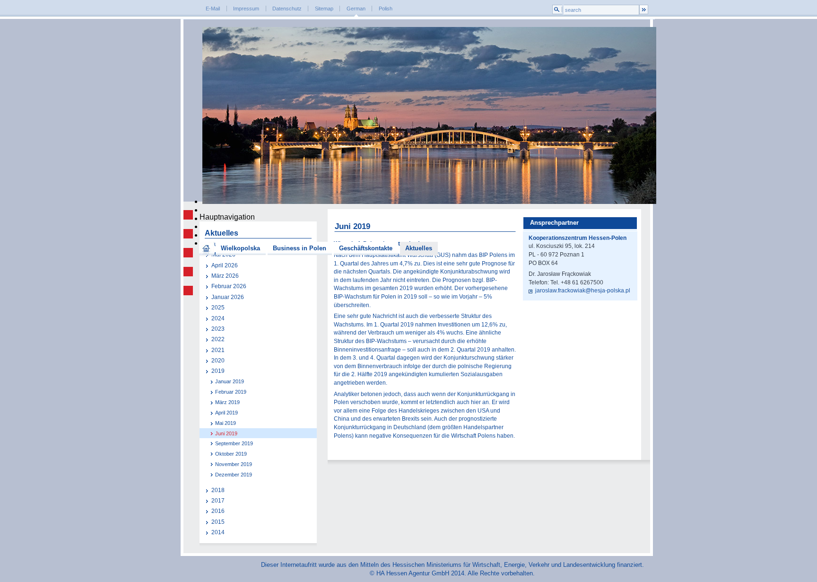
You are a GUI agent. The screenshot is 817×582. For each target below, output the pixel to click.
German (356, 8)
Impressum (246, 8)
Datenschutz (287, 8)
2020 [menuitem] (218, 360)
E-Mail (213, 8)
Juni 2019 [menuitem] (226, 433)
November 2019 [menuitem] (233, 464)
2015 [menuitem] (218, 522)
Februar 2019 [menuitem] (230, 392)
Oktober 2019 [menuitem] (231, 454)
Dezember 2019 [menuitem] (233, 474)
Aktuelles (418, 248)
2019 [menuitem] (218, 371)
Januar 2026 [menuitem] (227, 297)
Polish (385, 8)
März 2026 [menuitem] (225, 276)
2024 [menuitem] (218, 318)
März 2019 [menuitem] (227, 402)
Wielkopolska (240, 248)
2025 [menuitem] (218, 307)
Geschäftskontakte (365, 248)
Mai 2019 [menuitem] (225, 423)
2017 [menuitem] (218, 500)
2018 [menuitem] (218, 490)
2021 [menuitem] (218, 350)
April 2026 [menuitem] (224, 265)
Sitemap (324, 8)
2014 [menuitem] (218, 532)
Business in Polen (299, 248)
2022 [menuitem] (218, 339)
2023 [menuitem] (218, 329)
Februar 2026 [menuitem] (228, 286)
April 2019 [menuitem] (226, 412)
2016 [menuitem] (218, 511)
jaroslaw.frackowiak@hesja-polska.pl (582, 290)
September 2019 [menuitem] (234, 443)
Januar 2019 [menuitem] (229, 381)
